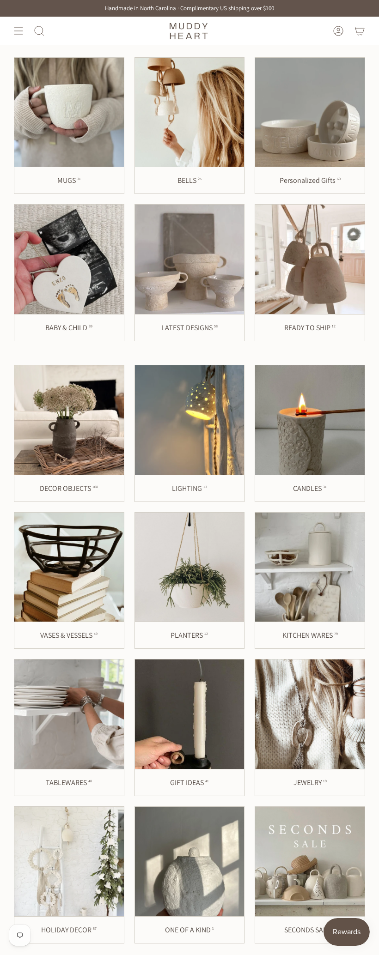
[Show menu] (18, 31)
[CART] (359, 31)
